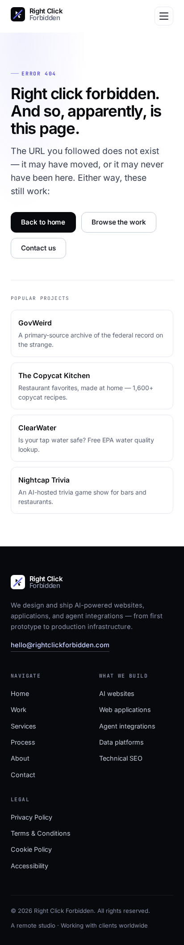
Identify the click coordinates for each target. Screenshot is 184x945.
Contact (23, 774)
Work (18, 709)
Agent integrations (127, 726)
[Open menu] (164, 16)
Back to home (43, 222)
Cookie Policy (31, 849)
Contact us (38, 248)
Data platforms (121, 742)
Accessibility (29, 866)
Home (20, 693)
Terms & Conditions (41, 833)
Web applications (125, 709)
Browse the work (119, 222)
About (20, 758)
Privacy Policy (31, 817)
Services (23, 726)
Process (23, 742)
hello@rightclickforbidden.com (60, 645)
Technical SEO (120, 758)
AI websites (116, 693)
